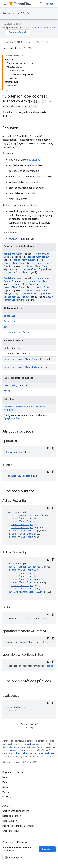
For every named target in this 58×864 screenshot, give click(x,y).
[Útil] (24, 48)
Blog (4, 777)
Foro (4, 782)
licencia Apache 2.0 (14, 750)
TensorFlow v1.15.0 (15, 13)
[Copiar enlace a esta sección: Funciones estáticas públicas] (5, 686)
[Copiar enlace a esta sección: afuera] (16, 465)
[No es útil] (29, 48)
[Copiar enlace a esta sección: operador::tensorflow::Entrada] (50, 631)
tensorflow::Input (38, 256)
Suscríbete (48, 849)
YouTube (6, 797)
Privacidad (22, 842)
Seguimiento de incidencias (15, 811)
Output (13, 238)
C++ (46, 42)
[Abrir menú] (5, 3)
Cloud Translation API (44, 27)
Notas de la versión (11, 816)
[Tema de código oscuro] (48, 448)
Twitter (6, 792)
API (18, 42)
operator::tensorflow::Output (22, 367)
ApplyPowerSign (13, 253)
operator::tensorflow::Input (21, 359)
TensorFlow (7, 42)
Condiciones (8, 842)
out (6, 326)
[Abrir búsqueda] (41, 4)
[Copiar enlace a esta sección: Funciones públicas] (39, 491)
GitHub (5, 787)
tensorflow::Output (19, 332)
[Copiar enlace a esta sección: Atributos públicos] (37, 431)
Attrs (34, 205)
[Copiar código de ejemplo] (53, 448)
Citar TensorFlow (10, 831)
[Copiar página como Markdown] (45, 101)
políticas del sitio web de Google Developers (34, 753)
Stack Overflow (9, 821)
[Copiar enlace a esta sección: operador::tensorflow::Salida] (47, 655)
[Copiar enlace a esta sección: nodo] (14, 607)
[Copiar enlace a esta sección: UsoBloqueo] (23, 696)
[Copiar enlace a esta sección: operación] (21, 441)
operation (10, 315)
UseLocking (10, 385)
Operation (10, 321)
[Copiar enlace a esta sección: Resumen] (21, 128)
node (6, 348)
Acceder (50, 3)
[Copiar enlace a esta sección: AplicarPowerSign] (31, 501)
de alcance (34, 159)
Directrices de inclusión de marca (18, 826)
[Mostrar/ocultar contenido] (22, 56)
